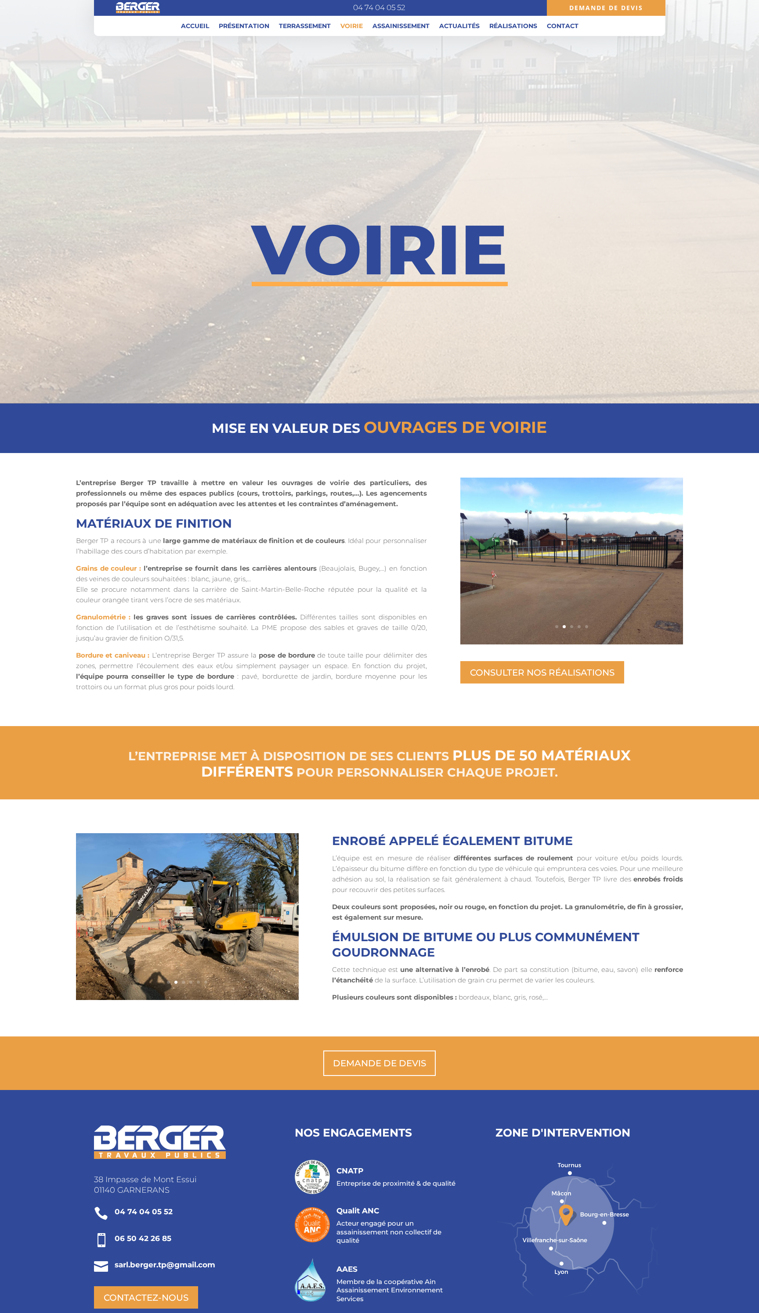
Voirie (351, 26)
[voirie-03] (571, 642)
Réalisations (513, 26)
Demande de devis (606, 8)
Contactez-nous (146, 1297)
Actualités (459, 26)
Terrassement (305, 26)
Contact (562, 26)
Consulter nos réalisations (542, 672)
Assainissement (401, 26)
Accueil (195, 26)
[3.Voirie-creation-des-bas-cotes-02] (187, 997)
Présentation (244, 26)
